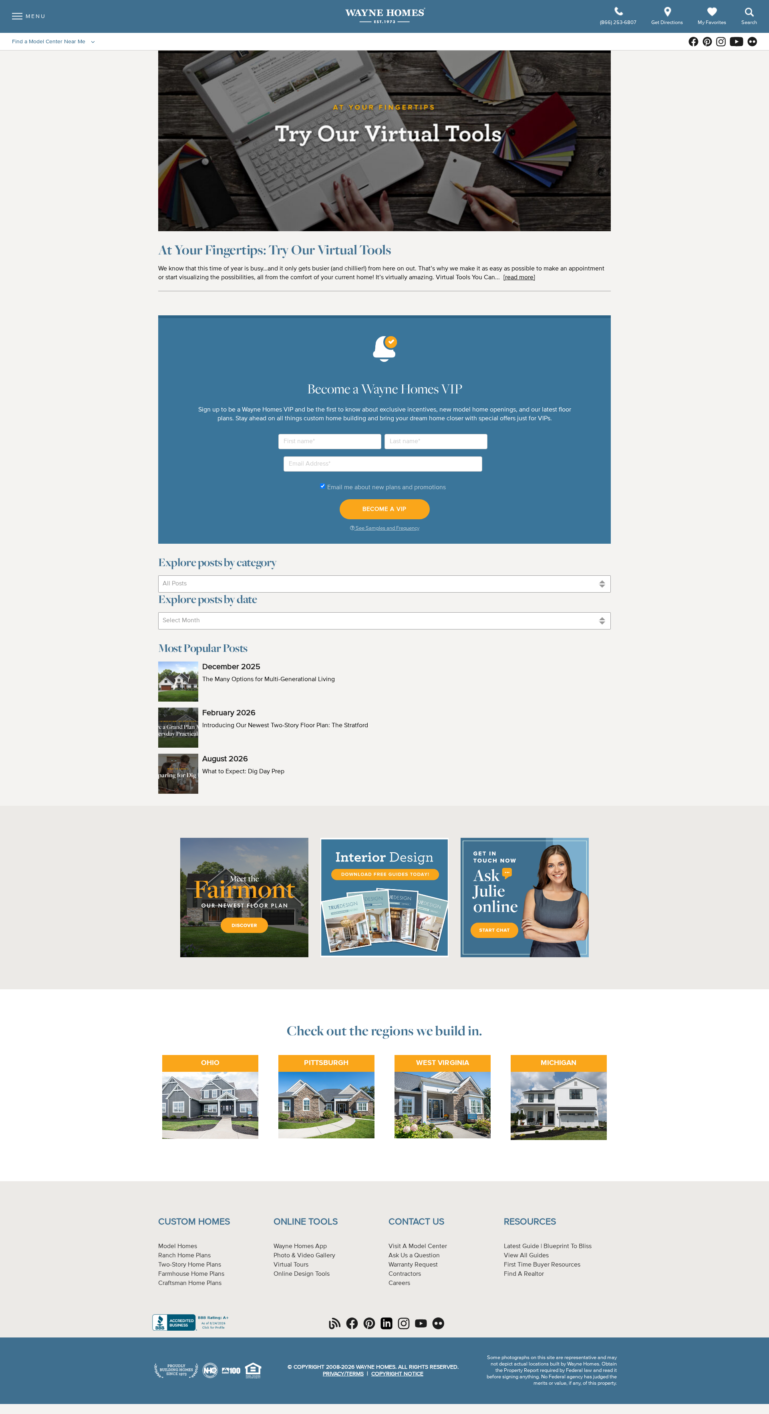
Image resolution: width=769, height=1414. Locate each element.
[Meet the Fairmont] (244, 956)
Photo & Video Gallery (304, 1256)
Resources (530, 1221)
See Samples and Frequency (386, 528)
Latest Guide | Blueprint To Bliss (548, 1246)
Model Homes (177, 1246)
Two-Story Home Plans (189, 1265)
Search (749, 22)
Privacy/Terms (343, 1374)
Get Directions (667, 22)
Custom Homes (194, 1221)
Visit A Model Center (418, 1246)
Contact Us (416, 1221)
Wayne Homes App (300, 1246)
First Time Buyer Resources (542, 1265)
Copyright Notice (397, 1374)
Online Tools (306, 1221)
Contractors (405, 1274)
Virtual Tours (291, 1265)
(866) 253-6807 (619, 22)
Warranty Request (413, 1265)
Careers (399, 1283)
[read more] (519, 277)
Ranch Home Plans (184, 1256)
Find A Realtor (524, 1274)
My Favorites (712, 22)
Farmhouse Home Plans (191, 1274)
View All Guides (526, 1256)
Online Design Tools (302, 1274)
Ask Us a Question (414, 1256)
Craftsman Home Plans (189, 1283)
